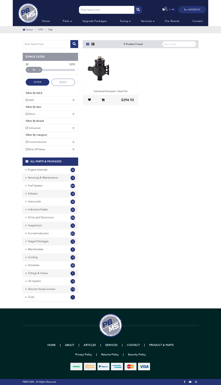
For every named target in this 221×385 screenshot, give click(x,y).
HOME (51, 345)
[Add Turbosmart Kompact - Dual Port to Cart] (103, 100)
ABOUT (69, 345)
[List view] (93, 43)
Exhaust (50, 194)
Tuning (124, 21)
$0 (34, 69)
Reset (63, 82)
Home (46, 21)
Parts (66, 21)
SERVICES (111, 345)
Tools (50, 297)
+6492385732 (193, 9)
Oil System (50, 281)
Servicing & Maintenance (50, 178)
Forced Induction (51, 233)
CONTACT (133, 345)
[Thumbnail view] (87, 43)
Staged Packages (50, 241)
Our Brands (172, 21)
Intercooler (50, 201)
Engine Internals (50, 170)
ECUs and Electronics (51, 217)
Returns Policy (110, 354)
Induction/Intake (50, 209)
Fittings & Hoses (50, 273)
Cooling (50, 257)
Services (146, 21)
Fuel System (51, 186)
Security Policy (137, 354)
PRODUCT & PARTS (161, 345)
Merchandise (50, 249)
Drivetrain (50, 265)
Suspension (50, 225)
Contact (197, 21)
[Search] (138, 10)
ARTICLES (90, 345)
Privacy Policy (83, 354)
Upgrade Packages (94, 21)
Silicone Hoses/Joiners (51, 289)
